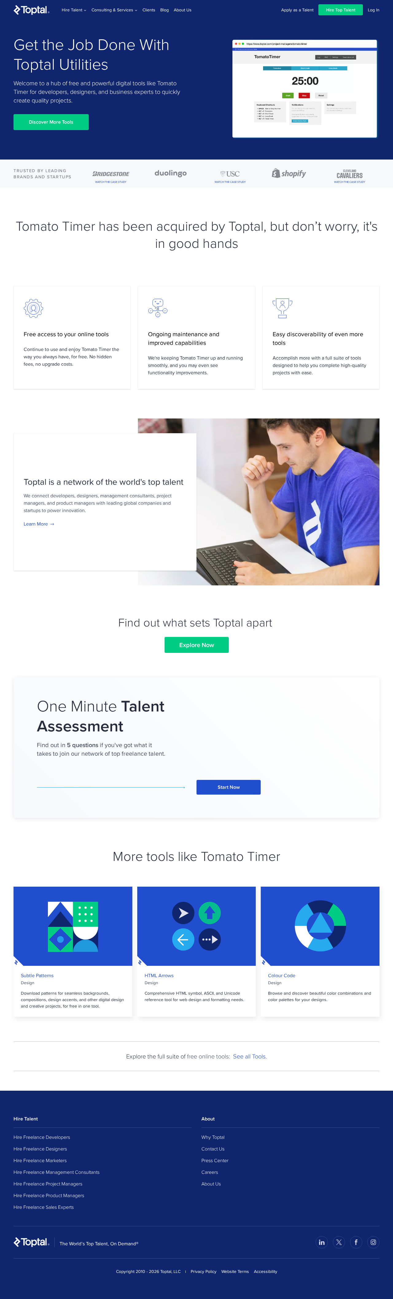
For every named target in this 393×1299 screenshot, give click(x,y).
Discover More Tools (51, 121)
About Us (183, 10)
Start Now (229, 787)
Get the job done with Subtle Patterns (72, 926)
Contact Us (212, 1148)
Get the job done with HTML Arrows (196, 926)
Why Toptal (212, 1137)
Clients (148, 10)
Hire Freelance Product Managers (49, 1195)
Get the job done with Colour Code (320, 926)
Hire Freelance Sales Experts (44, 1207)
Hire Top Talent (340, 10)
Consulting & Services (112, 10)
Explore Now (196, 645)
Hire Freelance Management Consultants (56, 1172)
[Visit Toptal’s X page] (339, 1242)
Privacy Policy (203, 1271)
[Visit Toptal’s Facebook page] (356, 1242)
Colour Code (281, 975)
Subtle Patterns (37, 975)
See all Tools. (250, 1056)
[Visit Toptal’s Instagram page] (373, 1242)
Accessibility (265, 1271)
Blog (164, 10)
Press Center (214, 1160)
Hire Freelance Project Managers (48, 1183)
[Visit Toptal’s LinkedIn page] (322, 1242)
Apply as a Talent (297, 10)
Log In (373, 10)
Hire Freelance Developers (42, 1137)
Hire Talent (72, 10)
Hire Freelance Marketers (40, 1160)
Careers (209, 1172)
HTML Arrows (159, 975)
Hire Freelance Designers (40, 1148)
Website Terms (235, 1271)
